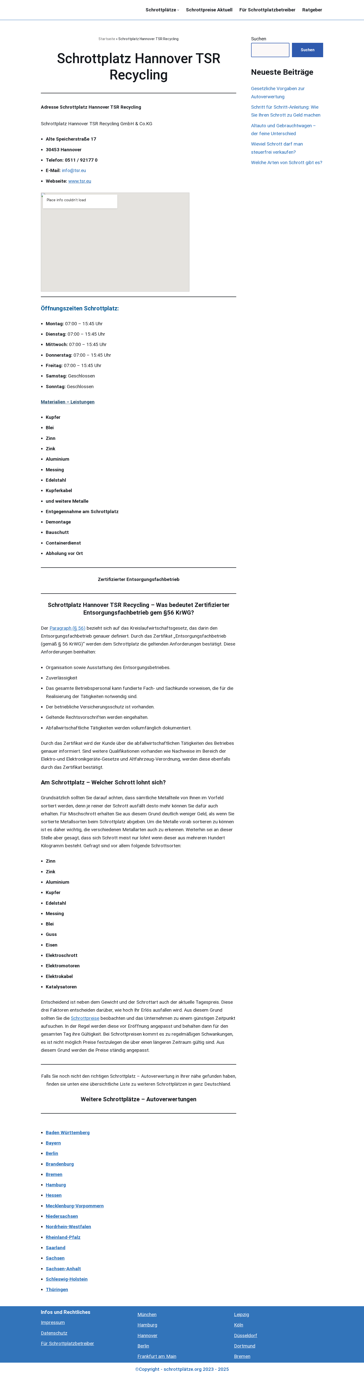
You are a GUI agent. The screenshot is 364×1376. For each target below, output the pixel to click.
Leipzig (241, 1314)
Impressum (53, 1322)
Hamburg (147, 1325)
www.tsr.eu (79, 181)
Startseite (107, 39)
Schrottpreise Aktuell (209, 10)
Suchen (258, 39)
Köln (238, 1325)
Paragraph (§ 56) (67, 628)
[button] (178, 10)
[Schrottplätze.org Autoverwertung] (65, 9)
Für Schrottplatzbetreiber (267, 10)
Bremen (242, 1356)
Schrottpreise (85, 1018)
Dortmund (244, 1346)
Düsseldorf (245, 1335)
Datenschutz (54, 1333)
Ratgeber (312, 10)
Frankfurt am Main (156, 1356)
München (146, 1314)
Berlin (143, 1346)
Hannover (147, 1335)
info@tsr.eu (74, 170)
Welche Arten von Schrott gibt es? (286, 162)
